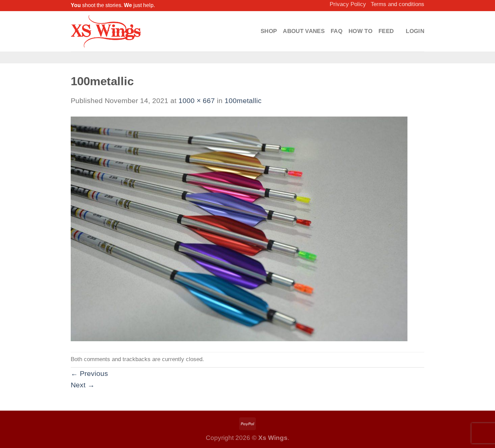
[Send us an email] (258, 57)
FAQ (336, 31)
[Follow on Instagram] (247, 57)
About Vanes (304, 31)
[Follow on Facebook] (235, 57)
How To (360, 31)
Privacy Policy (348, 4)
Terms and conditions (397, 4)
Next (83, 385)
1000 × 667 (196, 100)
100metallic (243, 100)
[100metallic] (239, 228)
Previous (89, 373)
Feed (386, 31)
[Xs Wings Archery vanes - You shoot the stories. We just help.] (106, 31)
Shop (269, 31)
